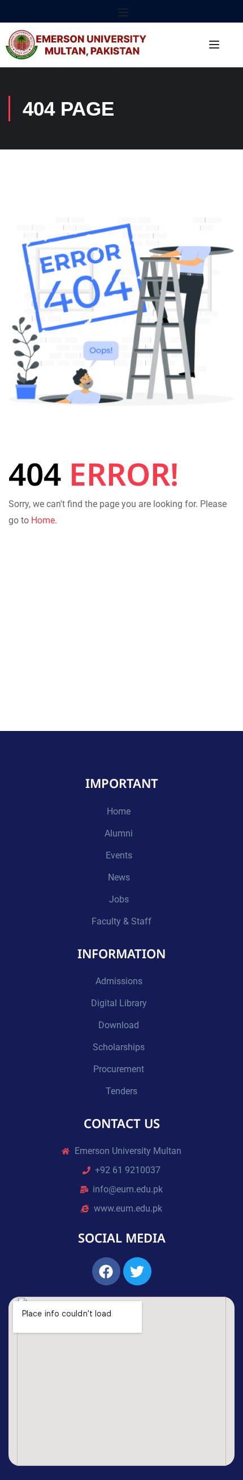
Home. (44, 520)
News (119, 877)
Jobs (119, 899)
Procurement (118, 1069)
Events (119, 855)
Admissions (119, 981)
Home (119, 811)
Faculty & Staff (121, 921)
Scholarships (119, 1047)
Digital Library (119, 1003)
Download (118, 1025)
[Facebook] (106, 1271)
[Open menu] (124, 12)
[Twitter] (137, 1271)
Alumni (119, 833)
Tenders (121, 1091)
